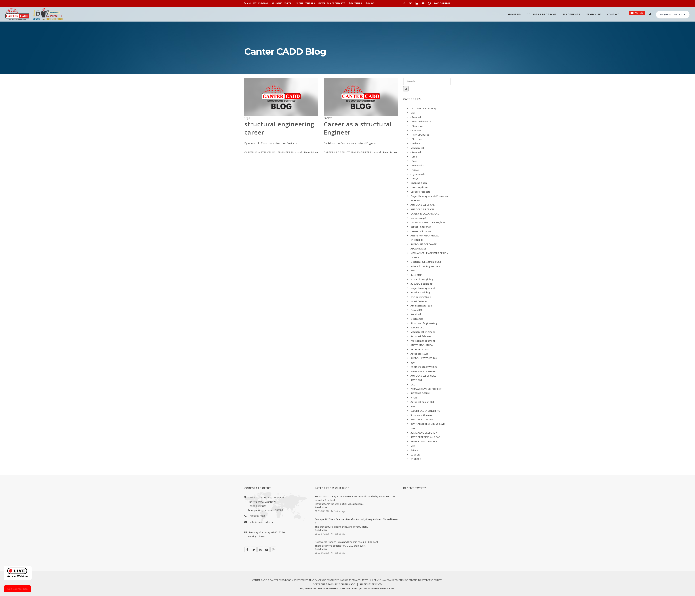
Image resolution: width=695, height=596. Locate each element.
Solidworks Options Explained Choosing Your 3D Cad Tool (346, 541)
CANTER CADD (347, 584)
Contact (613, 14)
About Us (514, 14)
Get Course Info (17, 589)
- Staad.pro (416, 126)
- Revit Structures (419, 134)
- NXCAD (414, 169)
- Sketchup (416, 139)
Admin (252, 143)
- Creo (413, 156)
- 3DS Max (415, 130)
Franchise (593, 14)
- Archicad (415, 143)
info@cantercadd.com (262, 522)
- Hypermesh (417, 174)
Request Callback (673, 14)
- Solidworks (417, 165)
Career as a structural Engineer (279, 143)
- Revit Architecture (420, 121)
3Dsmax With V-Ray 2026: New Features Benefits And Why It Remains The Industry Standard (355, 498)
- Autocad (415, 117)
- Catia (413, 161)
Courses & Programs (542, 14)
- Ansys (414, 178)
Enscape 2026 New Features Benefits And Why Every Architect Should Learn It (356, 521)
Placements (571, 14)
